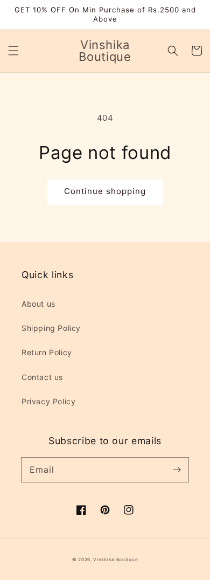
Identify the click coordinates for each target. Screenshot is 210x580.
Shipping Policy (51, 328)
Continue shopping (105, 191)
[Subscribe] (176, 469)
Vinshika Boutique (115, 559)
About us (38, 303)
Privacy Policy (48, 401)
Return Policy (47, 352)
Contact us (42, 377)
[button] (13, 51)
